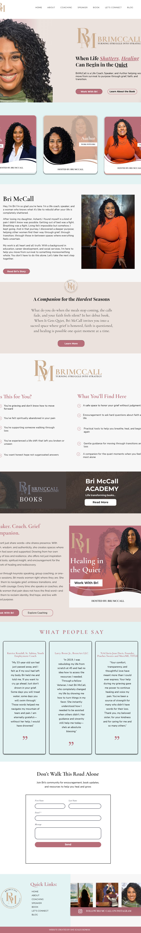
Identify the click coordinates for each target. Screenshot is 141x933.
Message (38, 824)
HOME (35, 891)
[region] (70, 144)
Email (37, 813)
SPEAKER (37, 903)
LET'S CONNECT (40, 910)
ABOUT (35, 895)
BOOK (35, 907)
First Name (39, 801)
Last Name (73, 801)
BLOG (35, 914)
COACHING (38, 899)
